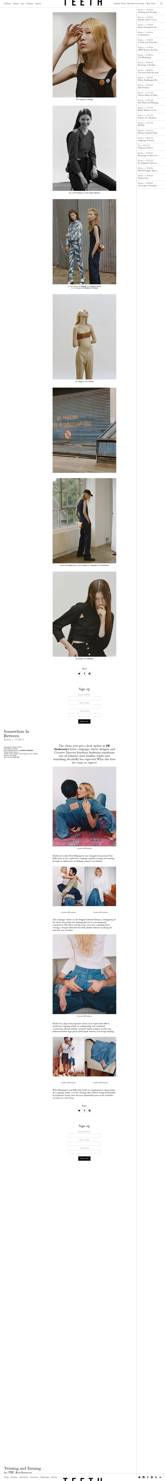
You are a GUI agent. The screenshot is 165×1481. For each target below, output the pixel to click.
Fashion (7, 4)
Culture (29, 4)
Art (22, 4)
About (54, 1477)
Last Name (84, 711)
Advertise (24, 1477)
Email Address (84, 695)
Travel (38, 4)
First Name (84, 703)
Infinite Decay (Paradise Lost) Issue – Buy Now (134, 3)
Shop (6, 1477)
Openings (44, 1477)
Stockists (34, 1477)
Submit (14, 1477)
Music (16, 4)
